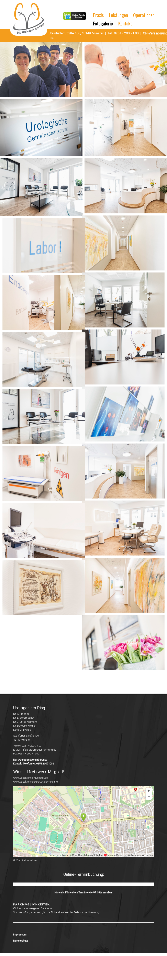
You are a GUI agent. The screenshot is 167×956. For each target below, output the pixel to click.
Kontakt (125, 23)
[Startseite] (30, 19)
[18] (41, 475)
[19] (126, 475)
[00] (41, 69)
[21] (126, 532)
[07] (41, 187)
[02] (126, 69)
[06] (126, 127)
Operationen (144, 15)
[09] (41, 246)
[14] (126, 360)
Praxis (98, 15)
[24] (41, 646)
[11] (41, 303)
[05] (41, 127)
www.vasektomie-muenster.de (30, 780)
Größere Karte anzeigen (25, 863)
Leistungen (118, 15)
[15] (41, 417)
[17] (126, 417)
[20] (41, 532)
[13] (41, 360)
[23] (126, 589)
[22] (41, 589)
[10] (126, 246)
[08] (126, 186)
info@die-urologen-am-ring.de (39, 752)
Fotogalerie (103, 23)
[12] (126, 303)
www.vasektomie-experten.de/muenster (36, 784)
